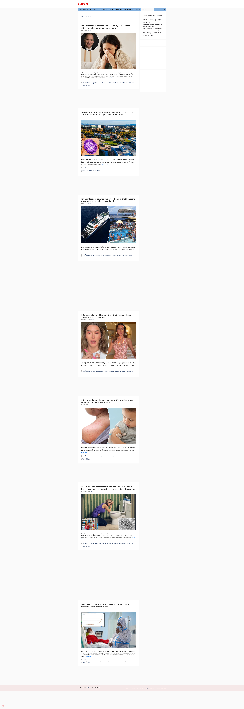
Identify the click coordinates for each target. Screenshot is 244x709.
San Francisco (127, 169)
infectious (119, 82)
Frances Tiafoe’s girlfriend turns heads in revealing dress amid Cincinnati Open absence (152, 20)
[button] (165, 9)
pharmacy (123, 543)
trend (127, 456)
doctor (98, 255)
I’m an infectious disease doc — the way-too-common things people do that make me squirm (106, 26)
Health (113, 9)
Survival (132, 543)
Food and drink (106, 82)
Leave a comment (86, 85)
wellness (94, 83)
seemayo (83, 3)
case (92, 169)
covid (93, 661)
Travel (123, 255)
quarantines (121, 169)
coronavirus (89, 661)
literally (119, 371)
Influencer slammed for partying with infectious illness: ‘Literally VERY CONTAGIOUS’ (106, 316)
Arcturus (84, 661)
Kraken (107, 661)
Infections (98, 371)
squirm (82, 83)
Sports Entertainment (83, 9)
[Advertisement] (108, 98)
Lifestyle (99, 9)
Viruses (132, 255)
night (118, 255)
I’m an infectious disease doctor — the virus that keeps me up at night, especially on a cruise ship (108, 200)
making (109, 456)
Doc (91, 82)
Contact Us (132, 688)
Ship (120, 255)
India (99, 661)
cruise (84, 255)
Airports (84, 169)
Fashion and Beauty (106, 9)
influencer (107, 371)
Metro (113, 169)
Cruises (87, 255)
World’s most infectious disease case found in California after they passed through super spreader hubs (107, 113)
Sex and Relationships (121, 9)
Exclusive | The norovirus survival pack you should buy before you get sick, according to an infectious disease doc (108, 487)
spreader (83, 170)
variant (127, 661)
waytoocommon (88, 83)
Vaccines (94, 170)
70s (83, 456)
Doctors (92, 543)
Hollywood (137, 9)
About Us (127, 688)
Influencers (111, 371)
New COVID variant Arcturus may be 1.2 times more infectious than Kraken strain (105, 605)
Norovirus (109, 543)
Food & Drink (100, 82)
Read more (110, 77)
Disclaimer (138, 688)
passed (116, 169)
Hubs (102, 169)
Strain (121, 661)
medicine (123, 82)
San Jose (132, 169)
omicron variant (116, 661)
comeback (87, 456)
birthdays (85, 371)
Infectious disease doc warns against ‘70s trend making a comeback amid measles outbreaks (107, 401)
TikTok (131, 371)
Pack (113, 543)
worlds (98, 170)
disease (84, 82)
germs (111, 82)
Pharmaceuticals (117, 543)
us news (90, 170)
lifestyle (116, 371)
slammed (128, 371)
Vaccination (131, 456)
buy (83, 543)
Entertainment (93, 9)
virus (130, 255)
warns (86, 458)
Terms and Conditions (161, 688)
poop (127, 543)
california (89, 169)
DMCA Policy (145, 688)
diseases (88, 82)
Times (124, 661)
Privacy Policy (152, 688)
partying (123, 371)
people (127, 82)
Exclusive (95, 82)
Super (87, 170)
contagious (89, 371)
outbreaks (117, 456)
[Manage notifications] (3, 706)
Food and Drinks (130, 9)
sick (130, 543)
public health (131, 82)
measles (109, 169)
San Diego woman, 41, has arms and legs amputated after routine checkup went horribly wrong (152, 33)
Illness (94, 371)
